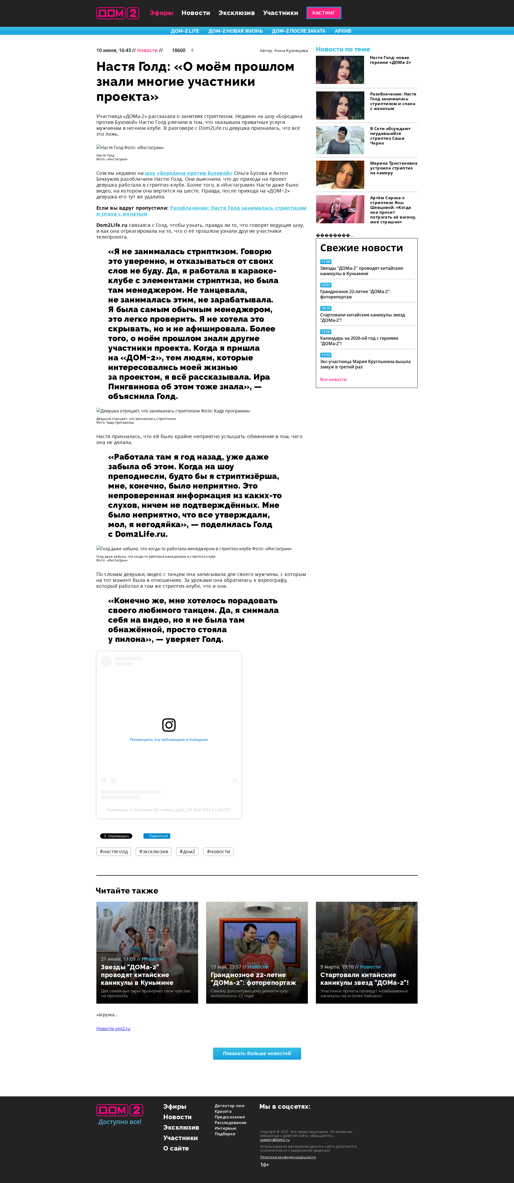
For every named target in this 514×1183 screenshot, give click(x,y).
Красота (223, 1111)
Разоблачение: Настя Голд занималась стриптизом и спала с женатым (201, 211)
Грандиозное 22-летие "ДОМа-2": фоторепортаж (355, 294)
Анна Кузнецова (291, 50)
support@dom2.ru (275, 1139)
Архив (343, 31)
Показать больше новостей (257, 1053)
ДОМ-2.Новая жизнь (236, 31)
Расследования (231, 1122)
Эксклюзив (236, 13)
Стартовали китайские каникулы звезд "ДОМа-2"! (362, 317)
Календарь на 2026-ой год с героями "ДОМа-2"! (359, 340)
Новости (196, 13)
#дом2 (187, 851)
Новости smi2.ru (113, 1029)
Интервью (226, 1128)
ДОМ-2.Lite (185, 31)
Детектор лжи (230, 1105)
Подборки (225, 1133)
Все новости (333, 379)
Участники (280, 13)
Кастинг (323, 13)
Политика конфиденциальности (288, 1157)
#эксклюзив (153, 851)
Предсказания (230, 1116)
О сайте (176, 1148)
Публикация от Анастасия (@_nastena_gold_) (147, 810)
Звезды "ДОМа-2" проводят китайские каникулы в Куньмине (361, 270)
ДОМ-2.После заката (299, 31)
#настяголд (114, 851)
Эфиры (161, 13)
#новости (218, 851)
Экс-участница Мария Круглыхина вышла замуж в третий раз (365, 364)
